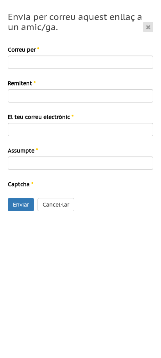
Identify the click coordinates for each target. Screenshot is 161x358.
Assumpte (23, 150)
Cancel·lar (56, 204)
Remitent (22, 83)
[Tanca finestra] (148, 27)
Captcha (20, 184)
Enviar (21, 204)
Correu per (23, 49)
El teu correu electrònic (40, 117)
